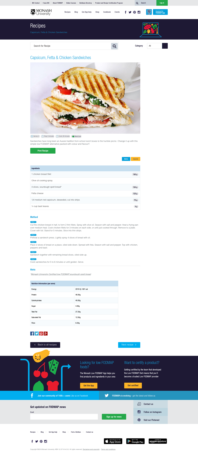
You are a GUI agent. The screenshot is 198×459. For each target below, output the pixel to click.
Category (139, 45)
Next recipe (127, 345)
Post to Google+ (46, 333)
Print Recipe (43, 150)
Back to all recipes (47, 345)
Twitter (130, 12)
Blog (42, 432)
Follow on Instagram (153, 412)
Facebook (126, 12)
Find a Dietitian (76, 432)
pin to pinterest (41, 333)
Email (32, 412)
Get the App (89, 385)
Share (32, 333)
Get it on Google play (135, 441)
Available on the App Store (113, 441)
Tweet (37, 333)
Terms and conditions (108, 449)
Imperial (135, 159)
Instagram (139, 12)
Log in (162, 3)
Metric (126, 159)
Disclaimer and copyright (91, 449)
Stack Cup (77, 136)
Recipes (32, 432)
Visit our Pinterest (151, 420)
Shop (64, 432)
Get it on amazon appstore (158, 441)
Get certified (133, 385)
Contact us (148, 404)
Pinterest (134, 12)
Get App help (53, 432)
